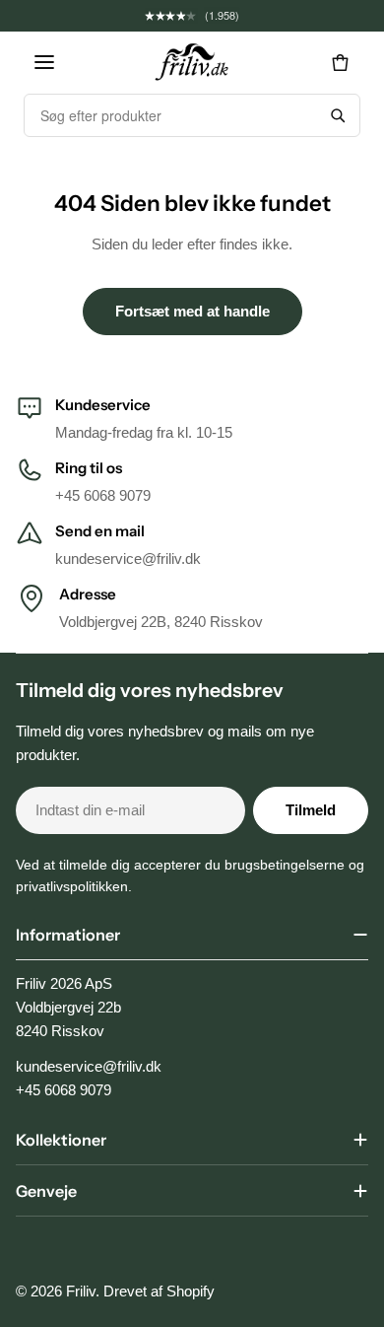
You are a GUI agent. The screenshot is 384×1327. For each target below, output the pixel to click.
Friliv (81, 1291)
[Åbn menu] (44, 62)
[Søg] (337, 115)
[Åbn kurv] (339, 62)
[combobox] (170, 115)
